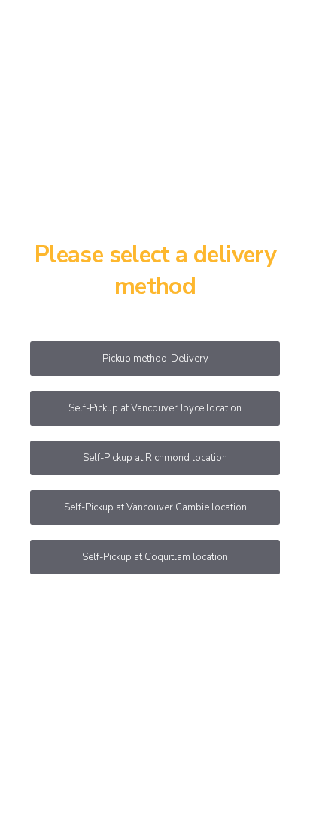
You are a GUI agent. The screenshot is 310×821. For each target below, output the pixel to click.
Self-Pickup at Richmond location (155, 458)
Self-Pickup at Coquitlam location (155, 557)
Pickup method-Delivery (155, 358)
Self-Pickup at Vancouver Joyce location (155, 408)
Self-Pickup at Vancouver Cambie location (155, 507)
